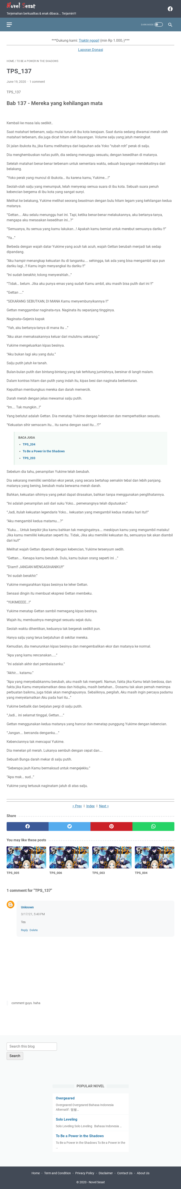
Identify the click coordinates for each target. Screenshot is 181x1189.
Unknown (27, 907)
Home (36, 1173)
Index (90, 806)
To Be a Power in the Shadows (44, 451)
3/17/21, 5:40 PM (33, 914)
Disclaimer (106, 1173)
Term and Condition (57, 1173)
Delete (34, 930)
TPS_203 (29, 458)
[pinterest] (111, 826)
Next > (104, 806)
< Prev (77, 806)
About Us (143, 1173)
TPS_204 (29, 444)
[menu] (12, 24)
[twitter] (69, 826)
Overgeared (65, 1098)
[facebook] (169, 9)
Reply (24, 930)
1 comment (37, 81)
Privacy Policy (84, 1173)
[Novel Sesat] (24, 5)
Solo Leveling (66, 1119)
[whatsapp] (153, 826)
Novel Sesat (97, 1182)
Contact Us (124, 1173)
